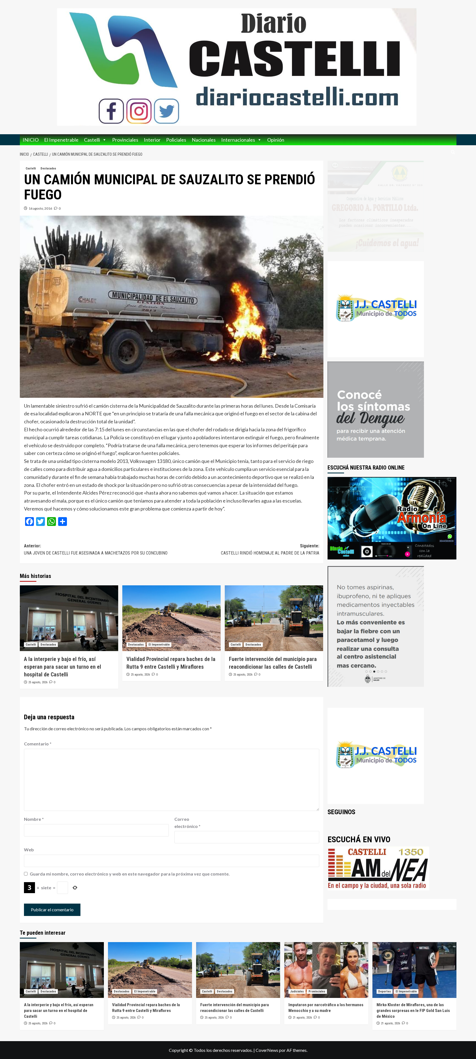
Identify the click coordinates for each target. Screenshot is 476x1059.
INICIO (31, 140)
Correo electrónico (187, 822)
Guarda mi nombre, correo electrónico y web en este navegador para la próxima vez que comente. (130, 873)
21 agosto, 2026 (302, 1017)
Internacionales (238, 140)
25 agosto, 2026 (37, 682)
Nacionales (204, 140)
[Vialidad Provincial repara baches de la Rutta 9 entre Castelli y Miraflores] (171, 618)
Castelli (92, 140)
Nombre (34, 819)
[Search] (453, 152)
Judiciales (297, 991)
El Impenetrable (61, 140)
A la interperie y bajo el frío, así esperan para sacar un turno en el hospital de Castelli (62, 667)
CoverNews (267, 1050)
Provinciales (125, 140)
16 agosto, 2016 (40, 208)
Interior (152, 140)
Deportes (384, 991)
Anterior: (95, 549)
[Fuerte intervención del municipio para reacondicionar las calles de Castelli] (274, 618)
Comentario (38, 743)
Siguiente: (270, 549)
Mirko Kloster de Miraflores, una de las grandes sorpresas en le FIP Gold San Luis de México (413, 1010)
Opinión (275, 140)
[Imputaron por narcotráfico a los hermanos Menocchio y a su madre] (326, 970)
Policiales (176, 140)
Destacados (48, 168)
